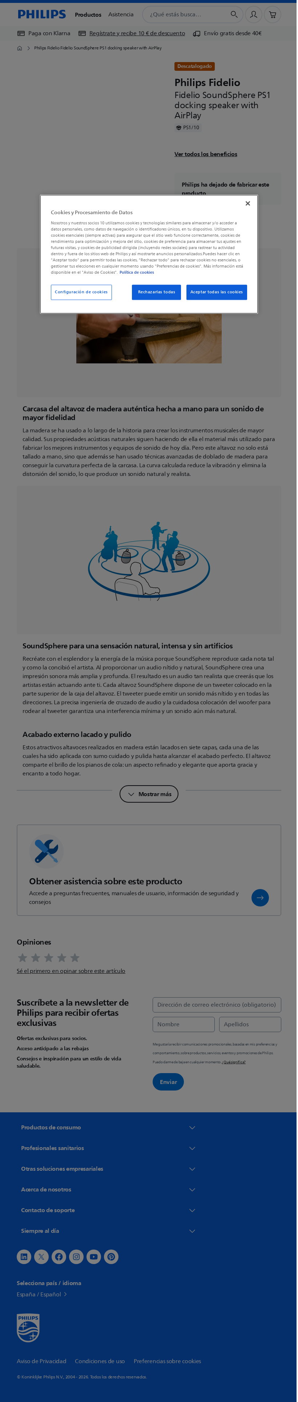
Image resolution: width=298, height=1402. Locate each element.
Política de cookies (134, 272)
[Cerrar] (245, 204)
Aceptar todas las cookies (214, 292)
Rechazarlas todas (154, 292)
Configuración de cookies (78, 292)
